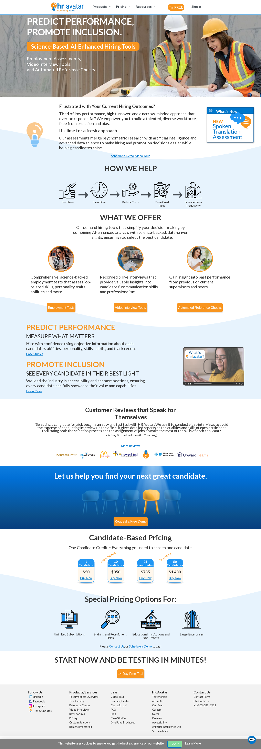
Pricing (73, 718)
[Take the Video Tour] (213, 384)
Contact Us (116, 646)
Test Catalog (77, 701)
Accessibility (159, 722)
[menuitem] (101, 6)
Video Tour (117, 696)
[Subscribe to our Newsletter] (30, 711)
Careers (156, 709)
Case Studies (118, 718)
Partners (157, 718)
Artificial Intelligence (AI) (166, 726)
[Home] (67, 7)
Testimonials (159, 696)
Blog (113, 714)
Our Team (158, 705)
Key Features (77, 714)
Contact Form (202, 696)
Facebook (39, 701)
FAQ (113, 709)
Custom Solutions (80, 722)
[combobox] (176, 7)
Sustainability (160, 731)
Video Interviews (79, 709)
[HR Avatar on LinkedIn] (30, 697)
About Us (157, 701)
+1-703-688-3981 (205, 705)
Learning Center (120, 701)
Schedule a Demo (140, 646)
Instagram (39, 706)
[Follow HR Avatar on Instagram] (30, 706)
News (155, 714)
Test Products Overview (83, 696)
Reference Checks (79, 705)
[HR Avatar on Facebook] (30, 701)
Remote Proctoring (80, 726)
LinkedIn (38, 696)
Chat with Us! (119, 705)
